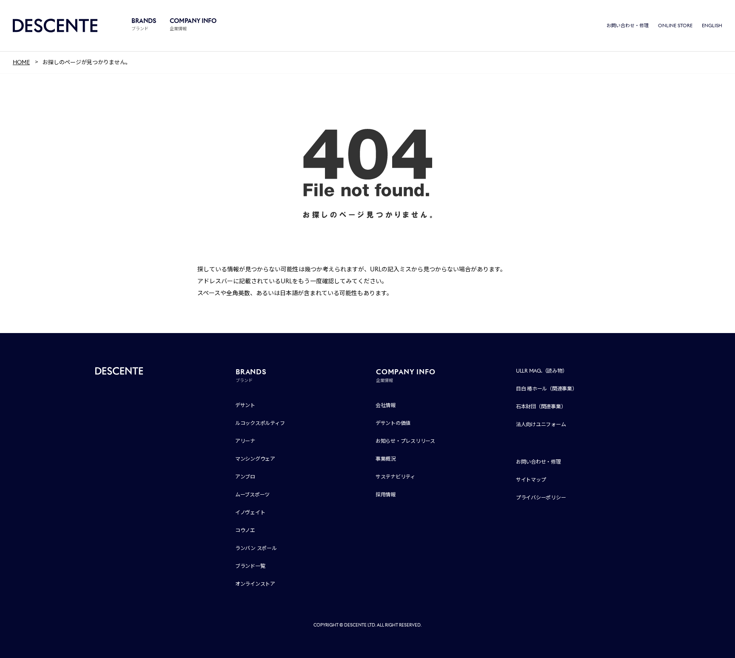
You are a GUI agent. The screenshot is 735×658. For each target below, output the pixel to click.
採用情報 (386, 494)
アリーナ (245, 441)
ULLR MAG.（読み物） (541, 370)
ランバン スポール (256, 548)
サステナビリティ (395, 476)
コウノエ (245, 530)
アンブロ (245, 476)
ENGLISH (712, 25)
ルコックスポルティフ (260, 423)
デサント (245, 405)
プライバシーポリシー (541, 497)
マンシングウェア (255, 459)
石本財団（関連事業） (541, 406)
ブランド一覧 (250, 566)
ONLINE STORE (675, 25)
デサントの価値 (393, 423)
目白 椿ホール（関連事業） (546, 388)
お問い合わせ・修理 (628, 25)
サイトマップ (531, 479)
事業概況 (386, 459)
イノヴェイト (250, 512)
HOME (21, 62)
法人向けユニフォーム (541, 424)
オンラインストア (255, 584)
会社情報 (386, 405)
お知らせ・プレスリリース (405, 441)
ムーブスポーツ (252, 494)
